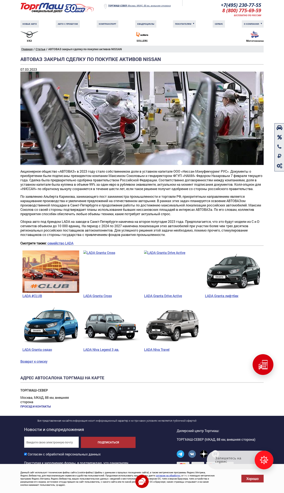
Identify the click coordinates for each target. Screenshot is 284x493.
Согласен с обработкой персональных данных (64, 454)
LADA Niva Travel (156, 349)
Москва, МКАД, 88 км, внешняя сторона (139, 5)
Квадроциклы (145, 23)
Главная (27, 49)
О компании (251, 23)
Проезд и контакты (35, 406)
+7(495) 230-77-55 (241, 4)
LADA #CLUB (32, 296)
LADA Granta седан (37, 349)
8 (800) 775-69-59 (241, 10)
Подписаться (108, 442)
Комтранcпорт (107, 23)
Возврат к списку (33, 361)
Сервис (219, 23)
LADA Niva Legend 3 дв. (101, 349)
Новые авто (29, 23)
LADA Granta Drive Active (163, 296)
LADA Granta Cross (97, 296)
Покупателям (183, 23)
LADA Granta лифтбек (221, 296)
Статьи (40, 49)
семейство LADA (60, 243)
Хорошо (252, 478)
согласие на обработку (168, 475)
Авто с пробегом (68, 23)
